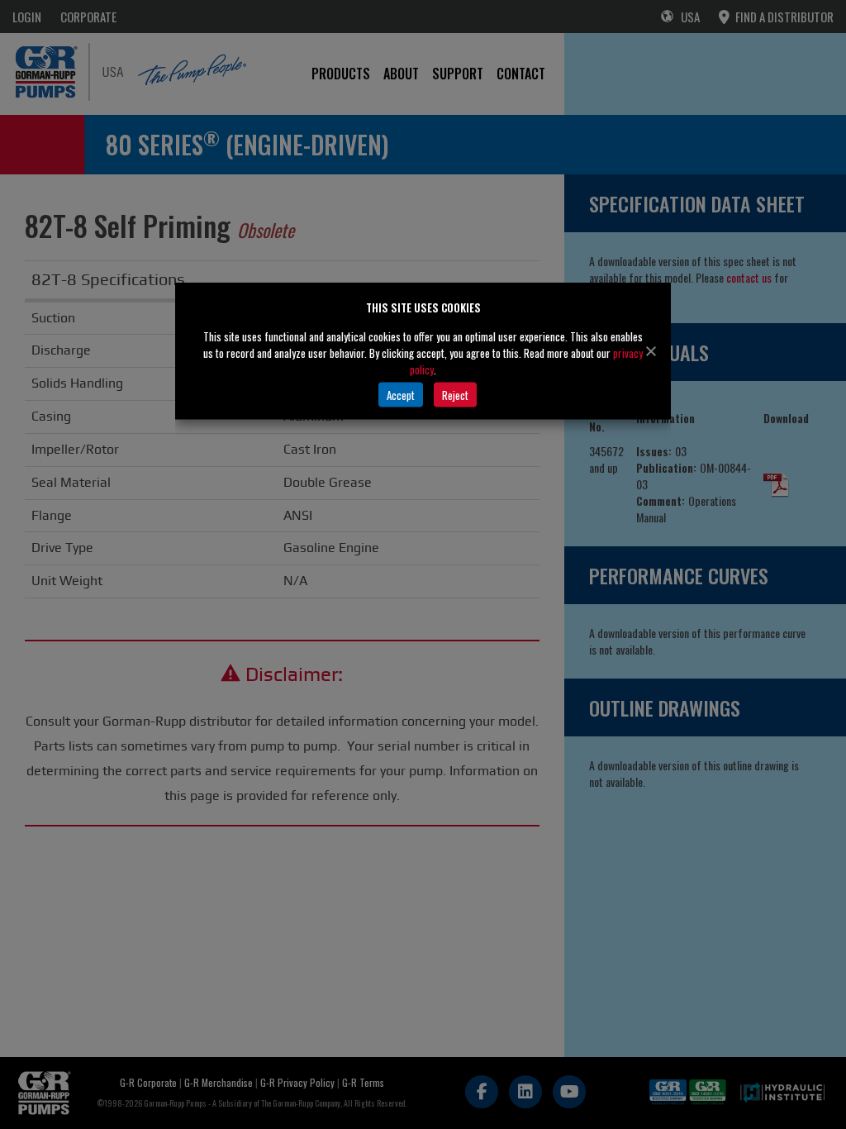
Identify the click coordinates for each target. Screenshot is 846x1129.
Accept (401, 394)
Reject (455, 394)
